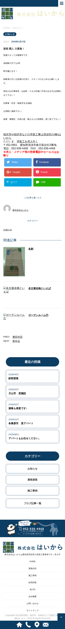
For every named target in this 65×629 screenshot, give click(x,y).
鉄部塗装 (13, 378)
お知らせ (7, 229)
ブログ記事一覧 (32, 503)
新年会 (16, 341)
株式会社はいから (20, 210)
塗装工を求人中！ (27, 141)
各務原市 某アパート (21, 423)
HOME (33, 561)
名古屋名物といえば (39, 288)
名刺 (30, 248)
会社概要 (32, 596)
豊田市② (17, 337)
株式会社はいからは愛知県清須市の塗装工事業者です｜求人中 (32, 554)
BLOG (32, 589)
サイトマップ (32, 610)
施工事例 (33, 490)
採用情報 (32, 582)
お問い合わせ (32, 603)
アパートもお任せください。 (24, 438)
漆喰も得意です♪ (17, 408)
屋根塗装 (33, 479)
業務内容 (32, 568)
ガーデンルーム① (38, 315)
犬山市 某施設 (17, 393)
